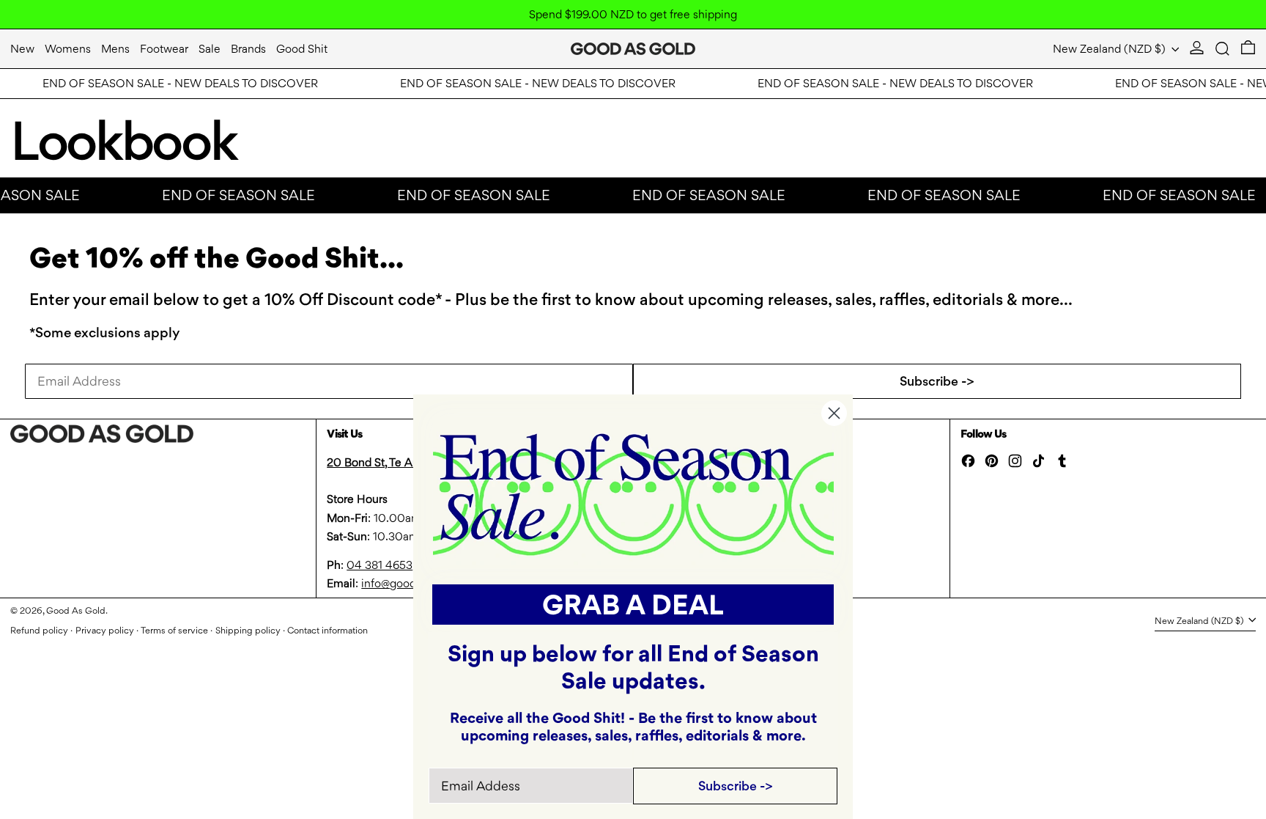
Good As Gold (76, 610)
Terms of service (174, 630)
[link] (633, 493)
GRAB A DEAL (633, 604)
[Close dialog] (834, 413)
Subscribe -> (937, 381)
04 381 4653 (379, 565)
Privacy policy (104, 630)
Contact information (327, 630)
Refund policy (39, 630)
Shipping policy (248, 630)
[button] (1222, 48)
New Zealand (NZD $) (1111, 49)
